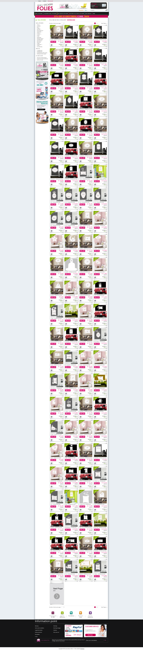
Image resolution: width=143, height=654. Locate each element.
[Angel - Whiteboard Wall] (96, 377)
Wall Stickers (38, 13)
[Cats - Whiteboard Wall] (67, 307)
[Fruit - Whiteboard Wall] (53, 191)
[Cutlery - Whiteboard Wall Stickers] (56, 317)
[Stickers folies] (45, 10)
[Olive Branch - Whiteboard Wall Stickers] (56, 387)
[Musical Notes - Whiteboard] (53, 470)
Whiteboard (39, 51)
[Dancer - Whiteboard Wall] (67, 377)
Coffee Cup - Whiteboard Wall (99, 481)
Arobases (82, 648)
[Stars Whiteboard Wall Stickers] (53, 238)
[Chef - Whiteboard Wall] (82, 168)
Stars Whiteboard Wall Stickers (55, 249)
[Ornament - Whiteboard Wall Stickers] (71, 38)
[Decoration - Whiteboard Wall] (96, 331)
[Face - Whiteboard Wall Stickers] (100, 503)
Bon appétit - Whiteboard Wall (70, 365)
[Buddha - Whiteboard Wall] (67, 261)
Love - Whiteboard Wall (99, 295)
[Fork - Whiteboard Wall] (53, 493)
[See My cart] (102, 7)
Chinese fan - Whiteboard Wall (99, 226)
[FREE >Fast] (74, 635)
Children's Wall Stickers (50, 13)
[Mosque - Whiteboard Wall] (67, 238)
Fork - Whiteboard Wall (55, 504)
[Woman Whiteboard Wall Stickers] (53, 331)
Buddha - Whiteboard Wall (70, 272)
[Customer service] (95, 637)
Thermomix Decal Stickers (42, 58)
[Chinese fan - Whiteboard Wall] (96, 214)
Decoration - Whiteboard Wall (99, 342)
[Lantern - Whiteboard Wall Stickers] (100, 247)
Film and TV (39, 40)
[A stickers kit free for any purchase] (70, 8)
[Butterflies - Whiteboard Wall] (82, 307)
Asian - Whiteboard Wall (70, 457)
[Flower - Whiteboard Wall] (53, 354)
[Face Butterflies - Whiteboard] (96, 307)
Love (38, 36)
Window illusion (40, 38)
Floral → (38, 24)
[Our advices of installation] (42, 124)
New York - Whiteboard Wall (86, 527)
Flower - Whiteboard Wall (55, 365)
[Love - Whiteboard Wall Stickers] (100, 294)
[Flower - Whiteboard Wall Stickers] (56, 363)
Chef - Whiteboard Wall (85, 179)
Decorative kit (40, 30)
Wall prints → (39, 44)
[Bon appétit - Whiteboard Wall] (67, 354)
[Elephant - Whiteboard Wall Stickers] (71, 433)
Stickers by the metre (41, 53)
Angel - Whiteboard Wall (99, 388)
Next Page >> (104, 23)
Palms (38, 35)
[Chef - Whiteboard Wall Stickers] (86, 177)
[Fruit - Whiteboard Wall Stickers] (56, 201)
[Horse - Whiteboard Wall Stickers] (100, 270)
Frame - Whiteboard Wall (55, 39)
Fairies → (39, 28)
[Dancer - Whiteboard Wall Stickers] (71, 387)
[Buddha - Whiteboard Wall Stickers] (71, 270)
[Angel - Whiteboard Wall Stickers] (100, 387)
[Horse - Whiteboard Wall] (96, 261)
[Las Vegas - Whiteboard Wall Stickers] (100, 177)
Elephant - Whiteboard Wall (71, 434)
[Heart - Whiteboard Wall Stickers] (86, 224)
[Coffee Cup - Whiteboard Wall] (96, 470)
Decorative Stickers (63, 13)
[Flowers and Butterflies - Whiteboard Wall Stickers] (100, 410)
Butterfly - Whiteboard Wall (85, 248)
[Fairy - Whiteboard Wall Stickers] (71, 294)
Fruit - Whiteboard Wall (55, 202)
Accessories (39, 46)
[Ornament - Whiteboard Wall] (67, 29)
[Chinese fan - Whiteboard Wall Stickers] (100, 224)
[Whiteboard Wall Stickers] (53, 261)
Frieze (38, 43)
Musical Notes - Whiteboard (56, 481)
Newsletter (37, 634)
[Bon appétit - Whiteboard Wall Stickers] (71, 363)
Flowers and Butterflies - (99, 411)
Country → (39, 34)
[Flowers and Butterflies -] (96, 400)
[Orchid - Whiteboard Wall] (67, 470)
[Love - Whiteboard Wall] (96, 284)
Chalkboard (39, 50)
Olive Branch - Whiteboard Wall (56, 388)
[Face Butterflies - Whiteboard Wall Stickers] (100, 317)
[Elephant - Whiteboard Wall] (67, 424)
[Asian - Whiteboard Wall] (67, 447)
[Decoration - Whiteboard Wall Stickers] (100, 340)
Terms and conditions (39, 628)
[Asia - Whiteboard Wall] (53, 540)
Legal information (38, 630)
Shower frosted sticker (42, 57)
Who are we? (56, 632)
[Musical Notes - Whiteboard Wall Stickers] (56, 479)
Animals (38, 26)
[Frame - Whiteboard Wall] (53, 29)
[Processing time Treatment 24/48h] (42, 83)
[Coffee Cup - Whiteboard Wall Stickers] (100, 479)
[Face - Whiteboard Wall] (96, 493)
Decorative (88, 13)
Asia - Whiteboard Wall (55, 550)
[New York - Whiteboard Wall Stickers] (86, 526)
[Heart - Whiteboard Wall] (82, 214)
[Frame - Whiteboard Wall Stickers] (56, 38)
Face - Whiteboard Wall (99, 504)
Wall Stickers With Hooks (42, 52)
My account (50, 1)
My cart (93, 4)
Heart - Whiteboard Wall (85, 225)
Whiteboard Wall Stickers (55, 272)
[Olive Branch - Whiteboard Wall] (53, 377)
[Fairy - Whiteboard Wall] (67, 284)
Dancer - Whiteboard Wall (70, 388)
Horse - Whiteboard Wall (99, 272)
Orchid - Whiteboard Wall (70, 481)
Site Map (55, 626)
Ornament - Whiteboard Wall (71, 39)
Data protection (38, 632)
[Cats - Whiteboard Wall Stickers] (71, 317)
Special (38, 48)
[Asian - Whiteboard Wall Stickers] (71, 456)
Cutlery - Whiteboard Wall (55, 318)
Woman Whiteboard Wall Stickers (55, 342)
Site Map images (56, 628)
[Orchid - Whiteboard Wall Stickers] (71, 479)
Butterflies (39, 37)
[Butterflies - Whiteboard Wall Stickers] (86, 317)
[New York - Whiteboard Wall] (82, 517)
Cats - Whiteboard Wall (70, 318)
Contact (44, 1)
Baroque (39, 42)
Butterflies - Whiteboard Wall (86, 318)
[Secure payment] (42, 93)
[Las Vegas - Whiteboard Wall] (96, 168)
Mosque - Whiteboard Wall (70, 248)
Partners (55, 630)
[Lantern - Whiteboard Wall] (96, 238)
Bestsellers (81, 10)
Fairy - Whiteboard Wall (70, 295)
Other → (39, 45)
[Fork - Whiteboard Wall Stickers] (56, 503)
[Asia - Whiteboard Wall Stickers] (56, 549)
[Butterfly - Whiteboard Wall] (82, 238)
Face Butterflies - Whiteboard (100, 318)
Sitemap (37, 626)
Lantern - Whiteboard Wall (99, 248)
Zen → (38, 27)
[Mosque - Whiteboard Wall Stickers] (71, 247)
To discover (39, 55)
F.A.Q (36, 636)
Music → (39, 32)
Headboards (40, 39)
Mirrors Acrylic (40, 59)
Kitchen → (39, 29)
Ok (105, 640)
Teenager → (39, 31)
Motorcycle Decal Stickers (76, 13)
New (86, 10)
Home (39, 1)
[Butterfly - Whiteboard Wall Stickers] (86, 247)
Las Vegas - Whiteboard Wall (100, 179)
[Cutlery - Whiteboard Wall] (53, 307)
